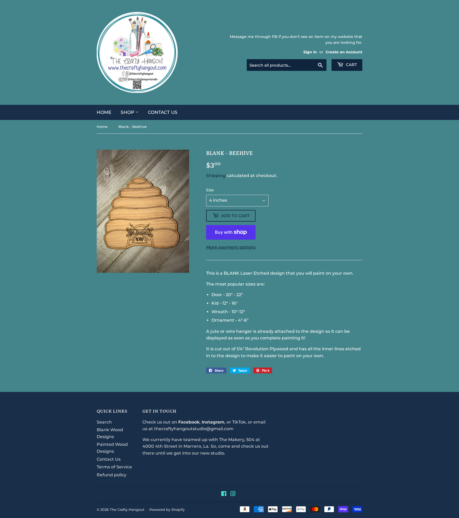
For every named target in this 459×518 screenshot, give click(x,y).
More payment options (231, 247)
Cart (351, 64)
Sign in (310, 52)
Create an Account (344, 52)
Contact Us (162, 112)
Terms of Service (114, 466)
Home (104, 112)
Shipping (216, 175)
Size (210, 190)
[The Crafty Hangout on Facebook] (224, 494)
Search (104, 422)
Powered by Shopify (167, 509)
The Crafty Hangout (127, 509)
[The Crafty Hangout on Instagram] (233, 494)
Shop (128, 112)
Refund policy (111, 474)
